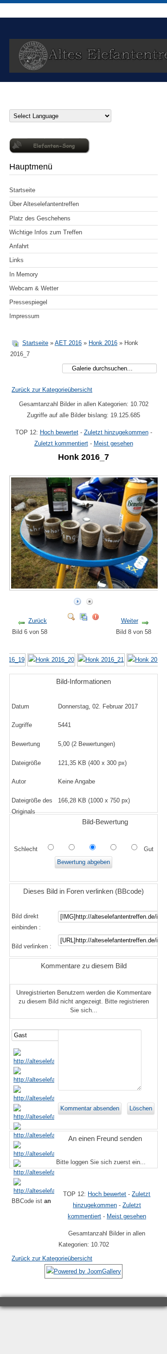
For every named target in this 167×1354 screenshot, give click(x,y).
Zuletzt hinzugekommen (116, 432)
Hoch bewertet (59, 432)
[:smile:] (33, 1061)
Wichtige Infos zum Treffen (45, 232)
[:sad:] (33, 1172)
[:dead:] (33, 1190)
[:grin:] (33, 1098)
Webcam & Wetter (33, 288)
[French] (41, 103)
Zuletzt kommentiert (61, 443)
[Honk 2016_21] (101, 659)
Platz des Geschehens (40, 218)
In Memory (23, 274)
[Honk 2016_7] (86, 586)
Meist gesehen (113, 443)
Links (16, 260)
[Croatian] (22, 103)
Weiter (129, 620)
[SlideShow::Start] (77, 599)
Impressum (24, 316)
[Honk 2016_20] (51, 659)
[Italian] (50, 103)
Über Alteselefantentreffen (44, 204)
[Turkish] (96, 103)
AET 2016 (68, 342)
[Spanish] (87, 103)
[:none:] (33, 1135)
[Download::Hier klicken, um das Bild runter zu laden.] (83, 614)
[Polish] (59, 103)
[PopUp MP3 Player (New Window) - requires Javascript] (49, 151)
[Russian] (78, 103)
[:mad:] (33, 1153)
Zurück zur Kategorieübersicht (52, 389)
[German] (13, 103)
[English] (31, 103)
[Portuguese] (68, 103)
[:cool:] (33, 1079)
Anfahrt (19, 246)
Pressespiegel (28, 302)
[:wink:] (33, 1116)
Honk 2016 (103, 342)
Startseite (22, 190)
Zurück (37, 620)
